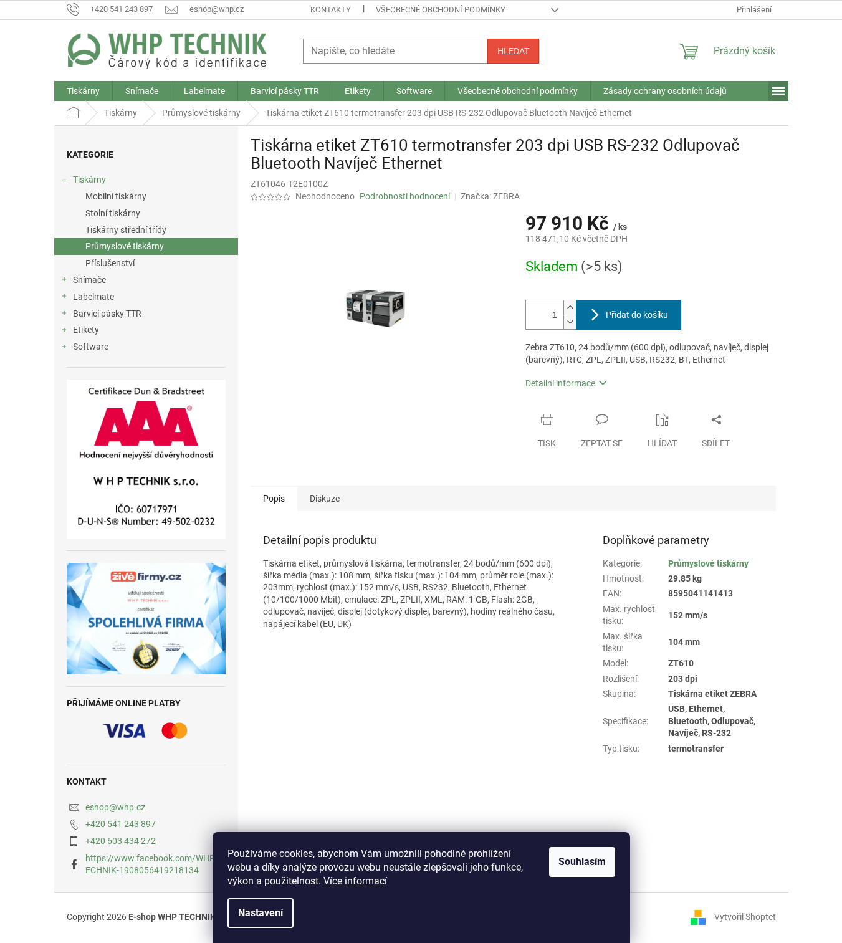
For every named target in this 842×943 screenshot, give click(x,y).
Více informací (355, 881)
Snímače (89, 280)
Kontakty (330, 9)
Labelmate (93, 297)
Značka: (490, 196)
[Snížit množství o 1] (569, 322)
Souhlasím (582, 862)
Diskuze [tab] (325, 499)
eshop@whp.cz (115, 807)
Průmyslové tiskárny (124, 246)
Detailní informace (560, 383)
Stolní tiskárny (112, 213)
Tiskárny (89, 179)
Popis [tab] (274, 499)
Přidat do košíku (637, 315)
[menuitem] (83, 91)
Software (90, 347)
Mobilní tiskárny (115, 196)
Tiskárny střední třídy (125, 230)
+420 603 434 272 (120, 841)
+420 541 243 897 (120, 824)
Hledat (513, 51)
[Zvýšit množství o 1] (569, 307)
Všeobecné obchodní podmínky (440, 9)
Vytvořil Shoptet (745, 917)
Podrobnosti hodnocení (405, 196)
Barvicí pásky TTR (107, 313)
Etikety (86, 330)
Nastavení (260, 913)
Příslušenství (110, 263)
